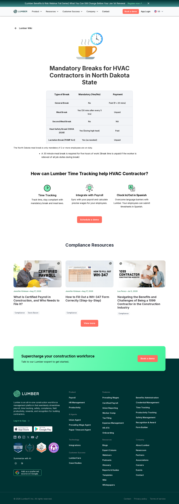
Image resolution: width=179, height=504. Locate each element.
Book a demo (131, 11)
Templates (107, 475)
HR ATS (105, 428)
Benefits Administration (147, 397)
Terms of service (157, 499)
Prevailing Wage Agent (80, 425)
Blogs (105, 445)
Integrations (75, 445)
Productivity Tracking (146, 412)
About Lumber (143, 445)
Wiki (104, 480)
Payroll (72, 397)
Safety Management (145, 417)
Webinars (107, 455)
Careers (140, 465)
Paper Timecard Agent (80, 430)
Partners (140, 455)
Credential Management (147, 402)
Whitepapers (108, 485)
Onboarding (108, 433)
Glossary (106, 465)
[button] (37, 11)
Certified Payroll (110, 403)
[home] (21, 11)
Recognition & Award (146, 422)
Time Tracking (143, 407)
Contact (105, 11)
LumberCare (75, 458)
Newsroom (141, 450)
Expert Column (109, 450)
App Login (145, 11)
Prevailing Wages (110, 397)
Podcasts (106, 460)
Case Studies (75, 463)
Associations (142, 460)
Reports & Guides (110, 470)
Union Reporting (110, 408)
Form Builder (142, 427)
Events (139, 470)
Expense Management (113, 423)
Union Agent (75, 420)
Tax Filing (106, 418)
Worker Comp (109, 413)
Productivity (74, 407)
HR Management (77, 402)
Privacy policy (140, 499)
